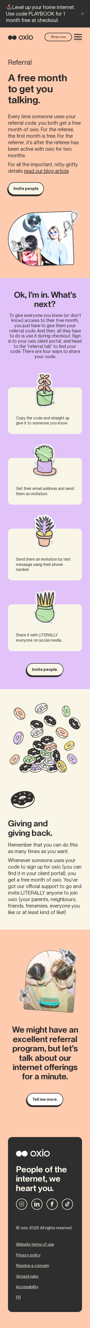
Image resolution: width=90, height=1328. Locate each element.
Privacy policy (28, 1255)
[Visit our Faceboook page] (52, 1204)
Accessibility (27, 1287)
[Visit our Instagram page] (21, 1204)
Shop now (58, 37)
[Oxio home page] (20, 36)
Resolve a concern (32, 1266)
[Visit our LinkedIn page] (36, 1204)
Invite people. (45, 669)
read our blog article (46, 171)
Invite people (26, 188)
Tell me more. (45, 1099)
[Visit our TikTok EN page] (67, 1204)
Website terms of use (35, 1244)
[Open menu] (78, 36)
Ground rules (27, 1276)
